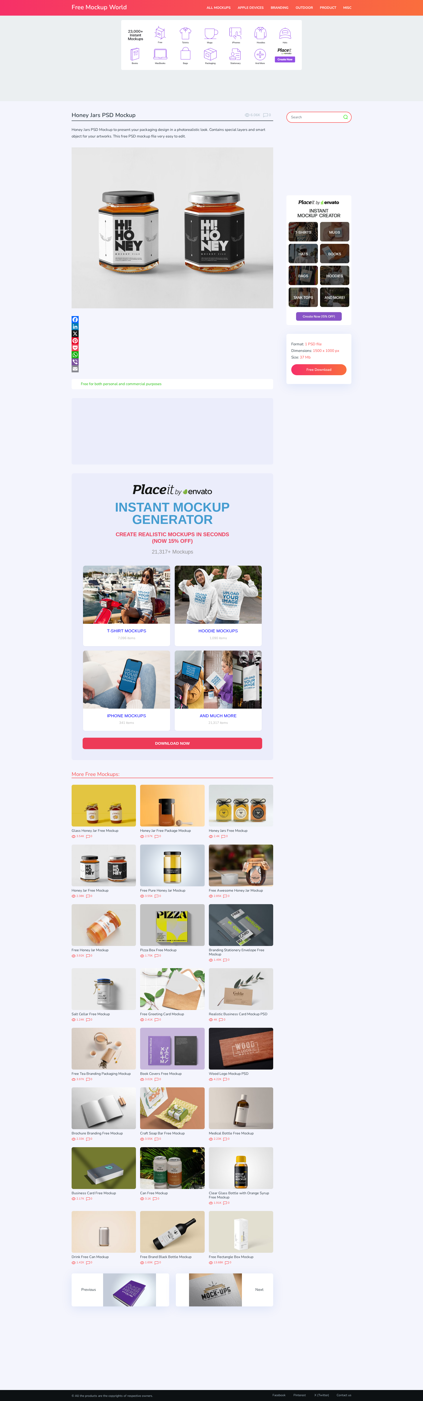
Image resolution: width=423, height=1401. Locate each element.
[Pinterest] (172, 340)
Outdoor (304, 7)
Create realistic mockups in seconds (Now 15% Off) (172, 537)
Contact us (344, 1395)
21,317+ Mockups (172, 552)
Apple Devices (251, 7)
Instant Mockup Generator (172, 513)
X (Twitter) (321, 1395)
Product (328, 7)
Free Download (318, 369)
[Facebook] (172, 319)
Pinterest (299, 1395)
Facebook (279, 1395)
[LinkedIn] (172, 326)
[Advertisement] (211, 85)
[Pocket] (172, 347)
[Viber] (172, 361)
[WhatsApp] (172, 354)
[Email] (172, 368)
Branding (279, 7)
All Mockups (219, 7)
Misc (347, 7)
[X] (172, 333)
